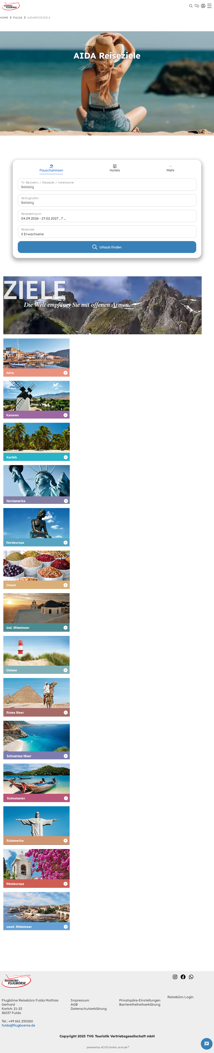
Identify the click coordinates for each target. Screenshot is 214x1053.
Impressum (80, 1000)
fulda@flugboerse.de (18, 1025)
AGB (74, 1004)
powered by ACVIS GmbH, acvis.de (107, 1047)
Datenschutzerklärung (89, 1008)
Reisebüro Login (180, 997)
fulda (17, 17)
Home (4, 17)
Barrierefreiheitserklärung (139, 1004)
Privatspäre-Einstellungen (139, 1000)
